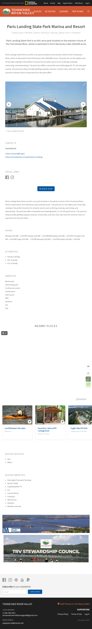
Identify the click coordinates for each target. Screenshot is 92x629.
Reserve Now (46, 189)
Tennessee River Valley (17, 603)
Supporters (83, 609)
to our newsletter (16, 586)
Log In (87, 3)
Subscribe (35, 592)
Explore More (67, 3)
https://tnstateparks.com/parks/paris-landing (23, 157)
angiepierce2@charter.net (13, 623)
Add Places (79, 3)
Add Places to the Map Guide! (75, 604)
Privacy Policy (63, 614)
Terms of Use (76, 614)
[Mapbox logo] (81, 399)
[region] (46, 366)
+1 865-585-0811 (9, 613)
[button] (8, 104)
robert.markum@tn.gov (15, 153)
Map (59, 3)
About (46, 3)
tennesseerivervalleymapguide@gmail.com (19, 615)
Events (52, 3)
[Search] (88, 11)
